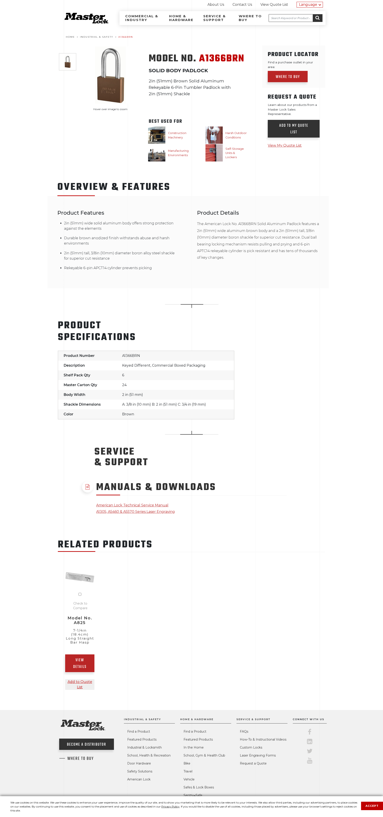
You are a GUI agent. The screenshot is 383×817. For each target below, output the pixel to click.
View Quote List (274, 4)
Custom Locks (251, 747)
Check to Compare (80, 605)
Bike (187, 763)
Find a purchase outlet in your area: (290, 64)
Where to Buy (250, 18)
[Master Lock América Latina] (81, 22)
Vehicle (189, 779)
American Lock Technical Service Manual (132, 505)
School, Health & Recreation (149, 755)
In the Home (194, 747)
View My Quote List (285, 145)
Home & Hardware (181, 18)
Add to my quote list (293, 129)
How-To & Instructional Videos (263, 739)
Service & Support (214, 18)
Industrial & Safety (142, 719)
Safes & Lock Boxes (199, 787)
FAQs (244, 731)
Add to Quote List (80, 684)
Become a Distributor (86, 744)
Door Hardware (139, 763)
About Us (215, 4)
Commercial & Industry (141, 18)
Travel (188, 771)
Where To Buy (80, 758)
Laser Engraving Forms (258, 755)
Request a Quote (253, 763)
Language (308, 4)
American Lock (138, 779)
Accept (372, 805)
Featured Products (141, 739)
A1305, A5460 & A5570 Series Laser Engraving (135, 512)
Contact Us (242, 4)
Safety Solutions (139, 771)
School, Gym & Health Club (204, 755)
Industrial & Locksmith (144, 747)
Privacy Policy (170, 806)
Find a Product (138, 731)
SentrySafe (193, 795)
